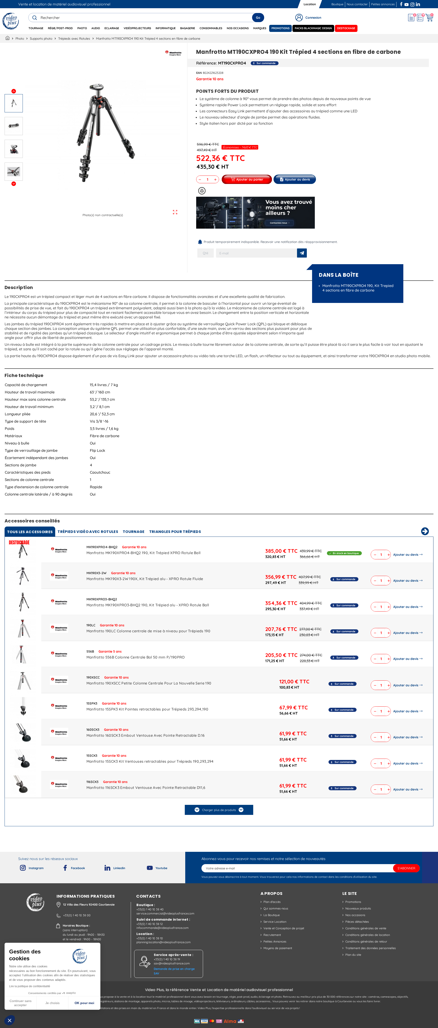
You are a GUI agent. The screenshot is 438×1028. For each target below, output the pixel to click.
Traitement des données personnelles (370, 948)
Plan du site (353, 954)
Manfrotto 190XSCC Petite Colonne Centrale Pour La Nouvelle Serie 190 (148, 683)
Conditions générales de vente (365, 928)
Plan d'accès (272, 902)
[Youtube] (146, 867)
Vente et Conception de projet (283, 928)
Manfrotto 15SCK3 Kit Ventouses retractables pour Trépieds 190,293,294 (150, 761)
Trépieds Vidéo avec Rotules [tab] (87, 531)
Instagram (412, 3)
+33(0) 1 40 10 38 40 (150, 909)
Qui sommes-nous (275, 908)
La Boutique (271, 915)
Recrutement (272, 935)
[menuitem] (36, 28)
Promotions (353, 902)
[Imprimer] (202, 190)
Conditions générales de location (367, 935)
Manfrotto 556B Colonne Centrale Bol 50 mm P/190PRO (135, 657)
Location (310, 4)
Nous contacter (357, 4)
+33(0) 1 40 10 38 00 (77, 915)
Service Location (274, 921)
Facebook (401, 3)
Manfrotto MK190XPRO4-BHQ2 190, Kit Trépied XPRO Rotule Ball (143, 552)
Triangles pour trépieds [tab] (175, 531)
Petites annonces (383, 4)
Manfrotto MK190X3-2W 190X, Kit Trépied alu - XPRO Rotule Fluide (144, 578)
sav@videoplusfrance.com (172, 963)
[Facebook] (61, 867)
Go (258, 17)
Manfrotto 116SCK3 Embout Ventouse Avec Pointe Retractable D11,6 (146, 787)
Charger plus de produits (219, 810)
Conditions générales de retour (366, 941)
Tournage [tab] (134, 531)
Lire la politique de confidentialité (29, 986)
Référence (206, 63)
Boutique (337, 4)
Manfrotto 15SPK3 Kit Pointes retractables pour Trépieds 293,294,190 (147, 709)
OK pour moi (84, 1003)
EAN (199, 73)
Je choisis (52, 1003)
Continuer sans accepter (20, 1003)
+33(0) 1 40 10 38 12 (149, 924)
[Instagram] (19, 867)
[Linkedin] (104, 867)
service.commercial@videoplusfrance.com (165, 913)
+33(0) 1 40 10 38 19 (167, 959)
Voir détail (23, 551)
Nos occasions (355, 915)
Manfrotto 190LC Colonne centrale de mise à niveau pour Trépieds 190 (148, 631)
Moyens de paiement (277, 948)
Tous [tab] (30, 532)
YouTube (406, 3)
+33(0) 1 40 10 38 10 (149, 938)
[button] (9, 1020)
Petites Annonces (274, 941)
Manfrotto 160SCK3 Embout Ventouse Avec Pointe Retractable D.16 (145, 735)
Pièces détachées (357, 921)
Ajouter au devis (405, 555)
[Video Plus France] (10, 21)
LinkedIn (418, 3)
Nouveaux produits (358, 908)
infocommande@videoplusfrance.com (162, 928)
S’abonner (406, 868)
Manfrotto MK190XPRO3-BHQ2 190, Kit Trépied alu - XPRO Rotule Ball (147, 605)
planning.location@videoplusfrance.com (163, 942)
